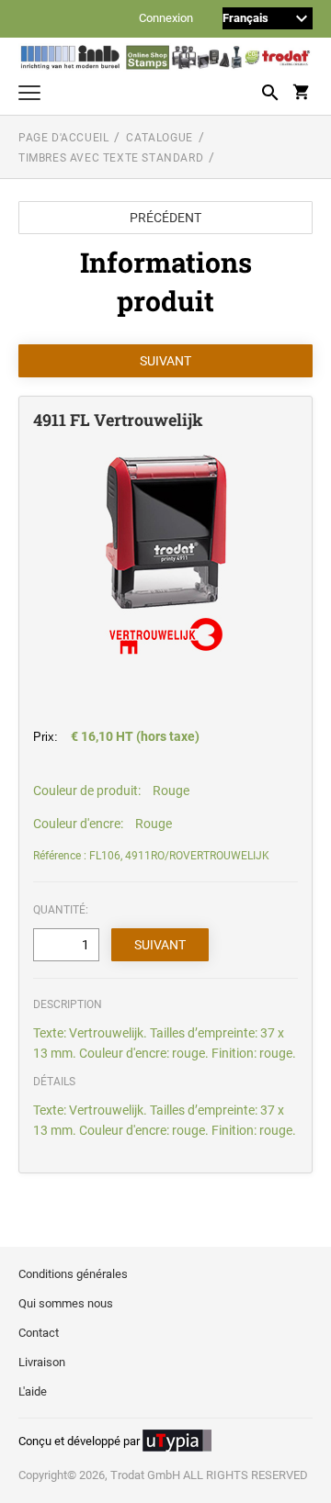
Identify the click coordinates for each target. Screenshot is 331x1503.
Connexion (166, 19)
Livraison (41, 1362)
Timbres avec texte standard (110, 157)
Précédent (165, 217)
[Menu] (29, 95)
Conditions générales (73, 1274)
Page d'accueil (63, 137)
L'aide (32, 1391)
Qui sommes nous (65, 1303)
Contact (38, 1333)
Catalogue (159, 137)
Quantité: (60, 909)
